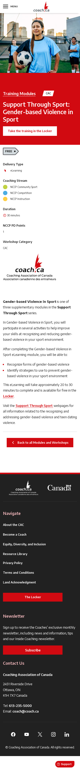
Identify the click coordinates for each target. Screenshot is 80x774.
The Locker (33, 597)
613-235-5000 (20, 705)
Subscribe (33, 650)
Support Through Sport (34, 405)
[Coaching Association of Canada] (24, 487)
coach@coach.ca (25, 711)
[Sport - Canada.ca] (59, 487)
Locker (8, 396)
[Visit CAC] (30, 267)
